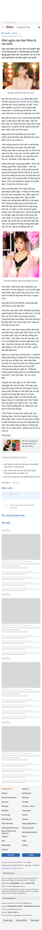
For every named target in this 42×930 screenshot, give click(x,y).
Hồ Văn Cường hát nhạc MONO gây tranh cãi (22, 477)
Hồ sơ (24, 836)
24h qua (5, 849)
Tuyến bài (10, 855)
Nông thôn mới (28, 828)
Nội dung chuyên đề (29, 832)
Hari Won (20, 99)
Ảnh (3, 841)
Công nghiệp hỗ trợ (29, 824)
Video (24, 841)
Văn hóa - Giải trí (10, 33)
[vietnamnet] (10, 28)
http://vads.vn (13, 912)
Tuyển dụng (35, 920)
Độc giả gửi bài (21, 920)
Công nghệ (26, 811)
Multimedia (6, 845)
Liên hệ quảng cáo (9, 898)
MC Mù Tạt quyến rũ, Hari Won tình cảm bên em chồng (30, 443)
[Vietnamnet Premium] (7, 790)
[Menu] (3, 27)
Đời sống (5, 806)
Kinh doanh (26, 793)
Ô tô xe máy (6, 815)
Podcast (25, 845)
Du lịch (24, 815)
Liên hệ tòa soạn (8, 873)
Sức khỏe (5, 811)
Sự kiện (31, 855)
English (4, 836)
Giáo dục (5, 802)
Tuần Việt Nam (7, 824)
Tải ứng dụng (7, 920)
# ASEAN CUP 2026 (23, 27)
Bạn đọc (25, 819)
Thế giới (25, 802)
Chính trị (25, 789)
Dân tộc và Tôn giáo (9, 798)
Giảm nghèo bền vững (10, 828)
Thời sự (4, 793)
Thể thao (25, 798)
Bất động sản (7, 819)
